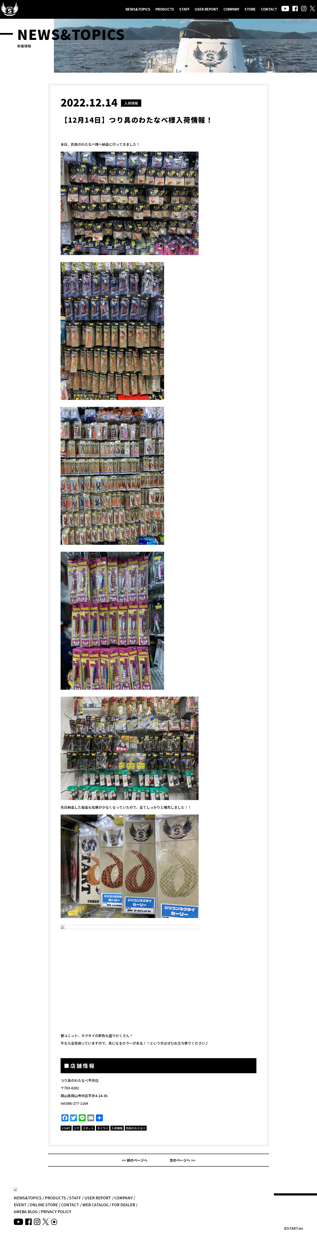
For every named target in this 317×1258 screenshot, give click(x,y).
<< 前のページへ (135, 1160)
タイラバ (102, 1128)
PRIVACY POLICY (56, 1211)
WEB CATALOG (95, 1204)
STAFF (184, 9)
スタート (88, 1128)
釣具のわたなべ (136, 1128)
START (66, 1128)
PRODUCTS (164, 9)
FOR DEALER (123, 1204)
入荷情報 (131, 103)
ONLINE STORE (44, 1204)
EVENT (20, 1204)
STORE (250, 9)
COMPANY (231, 9)
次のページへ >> (182, 1160)
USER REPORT (206, 9)
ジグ (76, 1128)
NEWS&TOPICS (138, 9)
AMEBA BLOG (26, 1211)
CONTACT (269, 9)
